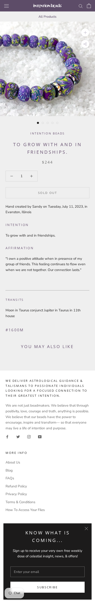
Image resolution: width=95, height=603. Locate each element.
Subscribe (47, 587)
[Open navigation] (6, 5)
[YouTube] (40, 436)
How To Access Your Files (25, 510)
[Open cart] (89, 5)
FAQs (10, 478)
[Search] (81, 6)
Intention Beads (47, 133)
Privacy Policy (16, 494)
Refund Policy (16, 486)
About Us (13, 462)
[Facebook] (7, 436)
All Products (47, 16)
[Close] (86, 528)
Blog (9, 470)
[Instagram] (29, 436)
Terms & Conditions (20, 502)
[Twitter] (18, 436)
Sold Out (47, 193)
